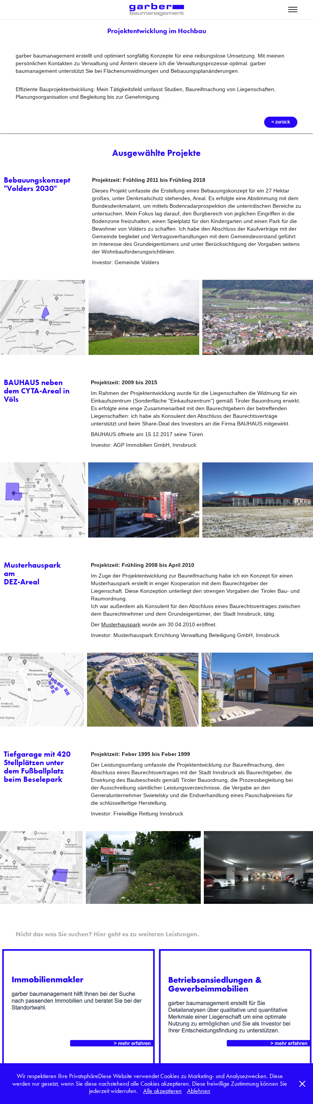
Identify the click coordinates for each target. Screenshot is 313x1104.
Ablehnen (198, 1090)
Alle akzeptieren (162, 1090)
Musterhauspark (120, 624)
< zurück (280, 122)
